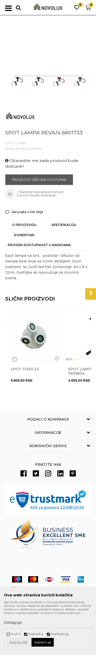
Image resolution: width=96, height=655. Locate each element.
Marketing (59, 634)
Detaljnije (13, 622)
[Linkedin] (60, 473)
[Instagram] (48, 473)
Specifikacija (63, 225)
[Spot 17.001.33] (34, 336)
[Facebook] (23, 473)
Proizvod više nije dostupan (39, 180)
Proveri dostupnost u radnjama (39, 245)
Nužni (15, 634)
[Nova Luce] (72, 359)
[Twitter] (36, 473)
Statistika (35, 634)
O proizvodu (24, 225)
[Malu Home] (14, 359)
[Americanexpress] (80, 579)
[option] (48, 79)
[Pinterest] (73, 473)
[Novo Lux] (20, 116)
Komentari (24, 235)
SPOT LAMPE (16, 143)
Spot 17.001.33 (25, 369)
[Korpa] (88, 8)
